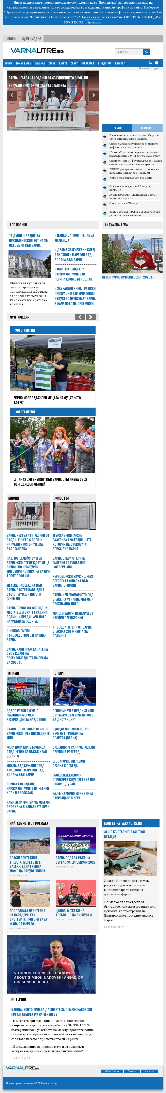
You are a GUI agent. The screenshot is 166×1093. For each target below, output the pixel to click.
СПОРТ (74, 63)
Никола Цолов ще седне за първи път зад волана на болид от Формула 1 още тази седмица (134, 155)
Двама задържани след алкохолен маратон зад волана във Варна (75, 254)
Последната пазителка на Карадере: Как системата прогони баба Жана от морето (28, 917)
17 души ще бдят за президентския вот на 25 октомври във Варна (28, 240)
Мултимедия (31, 38)
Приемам (93, 22)
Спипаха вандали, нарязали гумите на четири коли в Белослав (73, 274)
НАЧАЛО (9, 63)
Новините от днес (149, 68)
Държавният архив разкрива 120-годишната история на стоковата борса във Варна (72, 542)
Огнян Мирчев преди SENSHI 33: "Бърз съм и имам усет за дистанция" (73, 715)
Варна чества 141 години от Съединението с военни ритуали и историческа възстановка (28, 542)
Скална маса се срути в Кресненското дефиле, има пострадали (133, 145)
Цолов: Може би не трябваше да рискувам (74, 913)
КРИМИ (51, 63)
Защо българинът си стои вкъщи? (124, 834)
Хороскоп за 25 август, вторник (130, 177)
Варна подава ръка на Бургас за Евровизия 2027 (75, 860)
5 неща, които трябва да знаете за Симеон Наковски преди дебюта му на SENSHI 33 (51, 1012)
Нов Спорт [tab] (147, 128)
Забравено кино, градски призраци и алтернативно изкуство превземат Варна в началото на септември (75, 296)
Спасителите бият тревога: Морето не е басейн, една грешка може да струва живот (27, 864)
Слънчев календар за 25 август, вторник (130, 188)
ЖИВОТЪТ (120, 63)
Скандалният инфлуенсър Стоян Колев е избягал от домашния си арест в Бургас (135, 164)
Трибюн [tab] (117, 128)
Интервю (18, 999)
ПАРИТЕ (63, 63)
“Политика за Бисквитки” (98, 17)
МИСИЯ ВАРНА (23, 63)
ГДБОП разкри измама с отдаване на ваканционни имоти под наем (134, 171)
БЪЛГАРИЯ (39, 63)
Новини (10, 38)
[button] (12, 96)
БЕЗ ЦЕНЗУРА (104, 63)
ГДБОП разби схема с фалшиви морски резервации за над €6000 (26, 715)
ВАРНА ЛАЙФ (87, 63)
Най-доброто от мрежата (29, 823)
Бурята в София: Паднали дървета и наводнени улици (133, 196)
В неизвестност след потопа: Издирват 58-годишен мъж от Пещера (135, 137)
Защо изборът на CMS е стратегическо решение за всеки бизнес (134, 213)
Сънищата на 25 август (124, 203)
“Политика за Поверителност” (53, 17)
